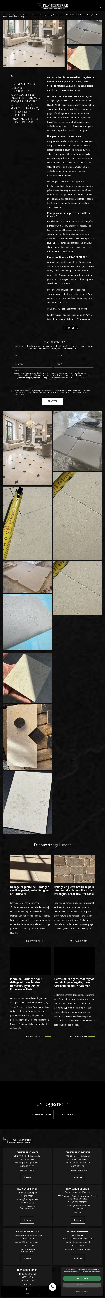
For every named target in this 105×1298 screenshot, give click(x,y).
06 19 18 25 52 (77, 1165)
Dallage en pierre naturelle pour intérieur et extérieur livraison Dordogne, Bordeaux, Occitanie (74, 890)
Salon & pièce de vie (15, 15)
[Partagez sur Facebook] (65, 328)
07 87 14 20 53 (27, 1202)
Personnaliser (82, 1291)
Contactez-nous (41, 1114)
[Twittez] (69, 328)
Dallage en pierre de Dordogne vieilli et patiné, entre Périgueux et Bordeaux (30, 890)
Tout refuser (82, 1285)
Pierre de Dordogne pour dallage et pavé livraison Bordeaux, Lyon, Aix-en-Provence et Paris (25, 984)
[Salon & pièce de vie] (11, 76)
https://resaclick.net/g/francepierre (71, 319)
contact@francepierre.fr (74, 308)
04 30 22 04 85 (65, 1114)
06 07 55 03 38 (78, 1245)
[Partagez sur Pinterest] (73, 328)
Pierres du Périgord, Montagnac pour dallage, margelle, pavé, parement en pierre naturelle (74, 982)
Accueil (5, 15)
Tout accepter (82, 1278)
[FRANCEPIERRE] (52, 6)
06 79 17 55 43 (27, 1245)
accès (26, 1291)
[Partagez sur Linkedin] (77, 328)
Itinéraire (27, 1177)
